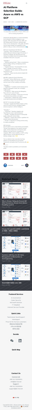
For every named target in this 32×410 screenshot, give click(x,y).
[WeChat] (12, 341)
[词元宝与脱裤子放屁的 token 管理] (16, 272)
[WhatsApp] (12, 158)
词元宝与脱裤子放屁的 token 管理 (11, 283)
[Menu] (29, 3)
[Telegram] (6, 158)
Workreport (16, 319)
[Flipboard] (18, 158)
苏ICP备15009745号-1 (14, 406)
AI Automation (16, 298)
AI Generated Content (21, 21)
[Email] (24, 158)
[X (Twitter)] (12, 154)
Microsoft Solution (16, 302)
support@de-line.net (16, 389)
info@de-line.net (16, 382)
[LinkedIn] (18, 154)
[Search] (26, 3)
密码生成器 (16, 329)
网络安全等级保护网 (16, 324)
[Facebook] (6, 154)
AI (12, 37)
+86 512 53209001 (16, 379)
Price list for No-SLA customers (16, 322)
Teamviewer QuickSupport (16, 317)
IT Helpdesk (16, 305)
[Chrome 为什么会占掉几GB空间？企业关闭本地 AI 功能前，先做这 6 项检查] (16, 218)
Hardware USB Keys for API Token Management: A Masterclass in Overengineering (13, 256)
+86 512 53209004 (16, 386)
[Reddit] (24, 154)
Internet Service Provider (16, 307)
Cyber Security (16, 300)
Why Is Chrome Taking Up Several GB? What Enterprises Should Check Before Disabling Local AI (14, 203)
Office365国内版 (16, 326)
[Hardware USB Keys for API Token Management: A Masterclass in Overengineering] (16, 244)
